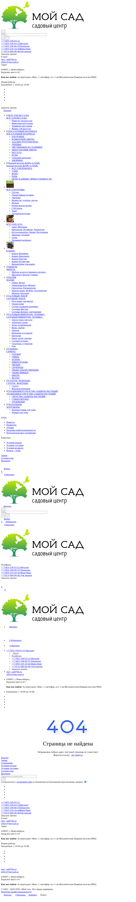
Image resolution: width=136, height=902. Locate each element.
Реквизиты (11, 425)
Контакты (5, 773)
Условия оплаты (14, 442)
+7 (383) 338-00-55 (15, 46)
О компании (7, 763)
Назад (16, 653)
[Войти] (2, 584)
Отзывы (10, 427)
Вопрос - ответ (13, 450)
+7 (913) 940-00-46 (16, 51)
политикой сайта (25, 782)
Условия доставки (15, 445)
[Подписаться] (3, 779)
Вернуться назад (61, 755)
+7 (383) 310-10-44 (16, 49)
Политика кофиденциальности (21, 430)
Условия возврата (14, 448)
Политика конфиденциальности (16, 892)
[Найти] (7, 38)
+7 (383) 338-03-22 (10, 41)
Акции (4, 760)
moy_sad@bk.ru (9, 59)
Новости (10, 422)
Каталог (5, 757)
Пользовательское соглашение (21, 433)
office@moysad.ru (10, 62)
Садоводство (7, 771)
